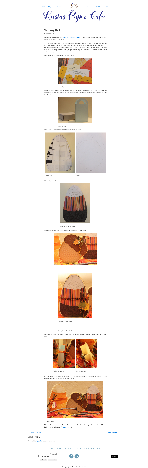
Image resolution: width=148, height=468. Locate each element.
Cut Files (58, 7)
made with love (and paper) (72, 37)
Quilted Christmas (112, 432)
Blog (49, 7)
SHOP (88, 7)
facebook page (66, 427)
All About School (35, 432)
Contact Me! (97, 7)
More (106, 7)
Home (43, 7)
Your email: (53, 454)
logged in (39, 441)
